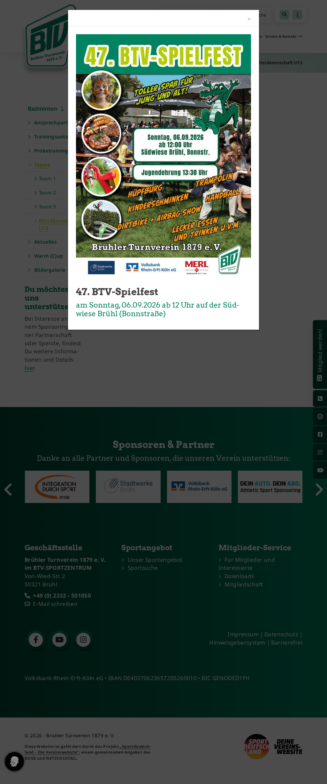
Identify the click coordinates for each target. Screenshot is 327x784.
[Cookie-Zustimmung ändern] (14, 761)
